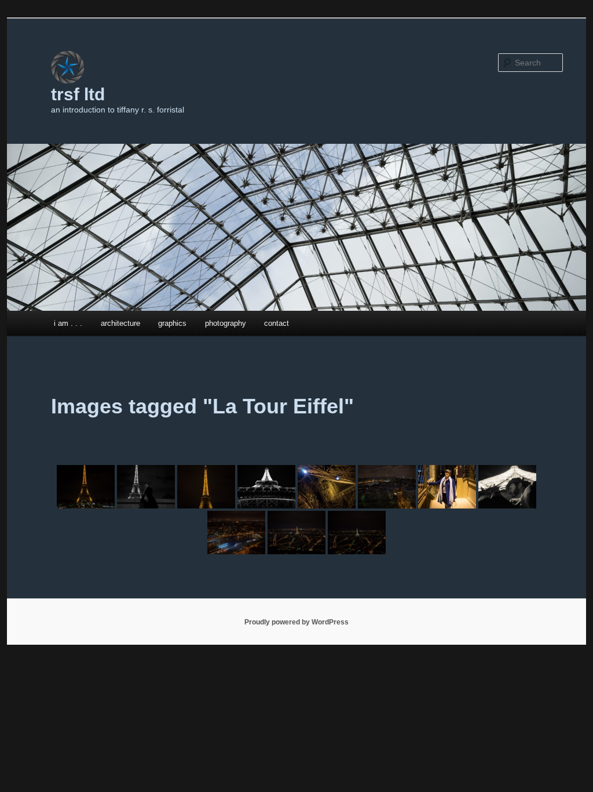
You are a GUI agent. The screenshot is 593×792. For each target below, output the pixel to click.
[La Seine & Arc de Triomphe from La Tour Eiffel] (236, 532)
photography (225, 323)
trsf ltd (78, 94)
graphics (172, 323)
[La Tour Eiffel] (86, 486)
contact (276, 323)
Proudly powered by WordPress (296, 622)
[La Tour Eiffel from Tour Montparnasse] (296, 532)
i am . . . (68, 323)
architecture (120, 323)
